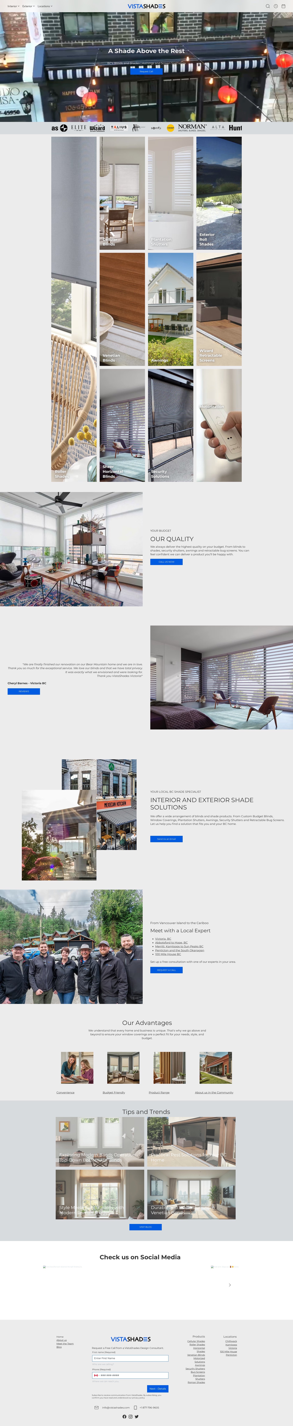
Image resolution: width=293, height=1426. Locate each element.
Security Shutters (195, 1368)
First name (104, 1352)
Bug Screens (198, 1372)
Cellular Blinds (110, 242)
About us (61, 1340)
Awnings (159, 360)
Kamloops (231, 1344)
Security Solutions (160, 474)
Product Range (159, 1092)
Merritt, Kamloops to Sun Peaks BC (179, 946)
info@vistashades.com (116, 1407)
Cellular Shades (196, 1341)
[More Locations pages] (51, 6)
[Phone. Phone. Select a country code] (97, 1375)
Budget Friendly (114, 1092)
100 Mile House (228, 1351)
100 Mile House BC (168, 954)
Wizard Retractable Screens (210, 355)
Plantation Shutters (161, 242)
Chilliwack (231, 1341)
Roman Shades (196, 1382)
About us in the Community (214, 1092)
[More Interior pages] (18, 6)
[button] (268, 6)
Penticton (231, 1354)
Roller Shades (62, 474)
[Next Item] (230, 1285)
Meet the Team (65, 1343)
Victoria (232, 1348)
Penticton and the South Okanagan (179, 950)
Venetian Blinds (111, 358)
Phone (101, 1369)
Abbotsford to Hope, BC (171, 942)
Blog (59, 1347)
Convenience (65, 1092)
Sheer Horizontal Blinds (113, 471)
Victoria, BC (163, 939)
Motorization (211, 406)
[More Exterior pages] (34, 6)
